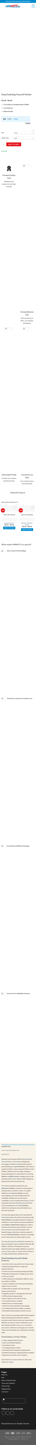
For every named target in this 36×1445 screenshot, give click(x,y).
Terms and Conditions (8, 1383)
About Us (4, 1375)
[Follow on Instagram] (8, 1413)
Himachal (8, 1229)
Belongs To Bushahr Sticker (27, 523)
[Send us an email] (12, 1413)
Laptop (16, 1166)
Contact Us (4, 1392)
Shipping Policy (6, 1389)
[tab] (18, 1146)
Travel (32, 1200)
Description (5, 1146)
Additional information (10, 1150)
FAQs (12, 1436)
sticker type (5, 138)
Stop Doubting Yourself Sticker (22, 1203)
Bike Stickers (15, 1176)
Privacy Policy (5, 1386)
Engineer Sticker (9, 523)
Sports (14, 1193)
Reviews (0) (5, 1154)
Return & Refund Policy (8, 1380)
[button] (2, 1444)
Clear (33, 130)
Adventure (5, 1188)
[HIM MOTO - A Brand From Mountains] (12, 6)
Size (2, 132)
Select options (9, 528)
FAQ (2, 1377)
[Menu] (2, 6)
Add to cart (13, 144)
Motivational (17, 1161)
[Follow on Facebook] (4, 1413)
